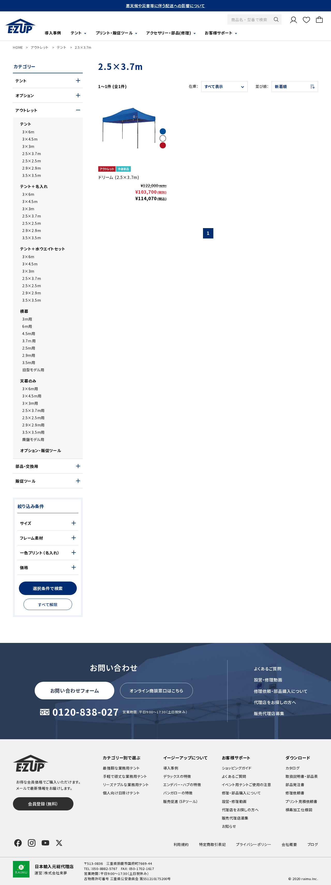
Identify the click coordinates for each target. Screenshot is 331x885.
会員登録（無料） (43, 804)
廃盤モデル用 (33, 439)
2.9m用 (28, 355)
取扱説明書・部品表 (301, 776)
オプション (25, 95)
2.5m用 (28, 348)
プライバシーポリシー (253, 844)
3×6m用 (30, 388)
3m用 (27, 319)
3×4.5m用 (32, 395)
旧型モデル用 (33, 369)
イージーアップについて (185, 758)
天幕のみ (28, 380)
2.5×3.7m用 (33, 410)
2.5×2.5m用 (33, 417)
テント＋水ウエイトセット (42, 248)
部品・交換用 (27, 466)
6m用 (27, 326)
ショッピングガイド (237, 768)
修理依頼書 (295, 792)
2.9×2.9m (31, 168)
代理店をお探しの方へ (275, 702)
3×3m (28, 146)
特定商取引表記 (212, 844)
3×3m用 (30, 403)
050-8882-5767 (104, 868)
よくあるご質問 (268, 668)
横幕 (24, 311)
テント (61, 47)
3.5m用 (28, 362)
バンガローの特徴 (178, 792)
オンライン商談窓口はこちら (156, 690)
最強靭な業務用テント (121, 768)
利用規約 (181, 844)
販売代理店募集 (269, 713)
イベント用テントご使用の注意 (246, 784)
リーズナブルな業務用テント (126, 784)
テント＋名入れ (34, 186)
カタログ (292, 768)
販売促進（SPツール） (180, 801)
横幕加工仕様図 (298, 809)
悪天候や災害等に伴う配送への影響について (165, 5)
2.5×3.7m (83, 47)
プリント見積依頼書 (301, 801)
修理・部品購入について (241, 792)
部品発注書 (295, 784)
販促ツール (26, 481)
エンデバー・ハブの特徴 (182, 784)
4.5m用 (28, 333)
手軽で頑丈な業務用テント (125, 776)
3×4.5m (30, 139)
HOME (18, 47)
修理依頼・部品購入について (281, 691)
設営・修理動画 (268, 680)
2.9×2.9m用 (33, 424)
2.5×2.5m (31, 160)
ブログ (312, 844)
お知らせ (229, 826)
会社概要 (289, 844)
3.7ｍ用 (29, 340)
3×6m (28, 131)
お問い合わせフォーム (74, 690)
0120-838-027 (85, 712)
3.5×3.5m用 (33, 432)
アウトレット (40, 47)
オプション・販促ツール (40, 450)
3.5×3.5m (31, 175)
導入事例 (53, 32)
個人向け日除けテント (121, 792)
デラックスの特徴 (177, 776)
